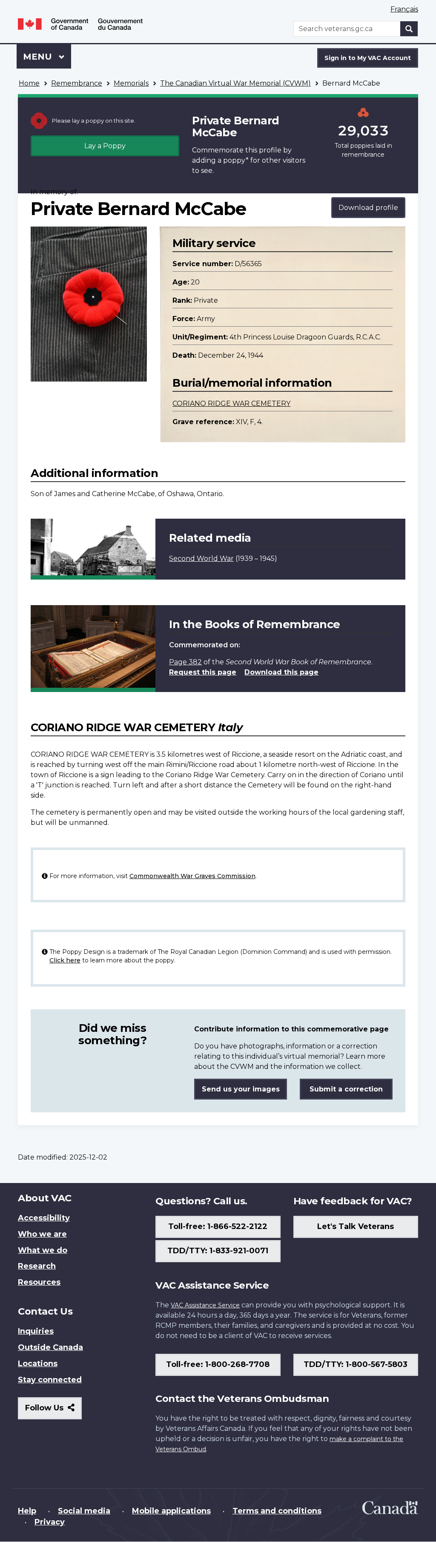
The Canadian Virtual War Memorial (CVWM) (235, 83)
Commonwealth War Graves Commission (192, 876)
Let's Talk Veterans (355, 1226)
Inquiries (36, 1331)
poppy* (236, 160)
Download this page (281, 672)
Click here (64, 960)
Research (37, 1266)
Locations (37, 1363)
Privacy (49, 1522)
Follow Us (53, 1411)
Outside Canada (50, 1347)
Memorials (131, 83)
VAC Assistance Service (205, 1305)
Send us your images (241, 1089)
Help (27, 1511)
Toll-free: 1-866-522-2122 (217, 1226)
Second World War (201, 558)
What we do (42, 1250)
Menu (38, 57)
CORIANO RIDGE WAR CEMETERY (231, 403)
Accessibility (44, 1218)
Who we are (42, 1234)
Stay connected (50, 1379)
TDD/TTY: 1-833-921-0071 (217, 1250)
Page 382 (185, 662)
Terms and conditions (276, 1511)
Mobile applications (171, 1511)
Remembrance (76, 83)
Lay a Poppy (105, 146)
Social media (84, 1511)
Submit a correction (346, 1089)
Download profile (368, 208)
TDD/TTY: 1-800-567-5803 (355, 1364)
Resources (39, 1282)
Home (29, 83)
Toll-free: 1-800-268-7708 (218, 1364)
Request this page (202, 672)
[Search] (409, 29)
